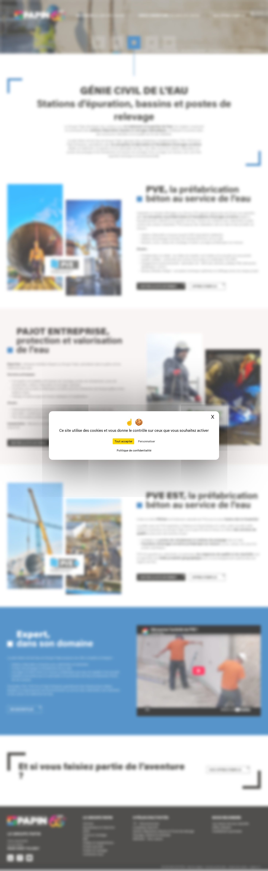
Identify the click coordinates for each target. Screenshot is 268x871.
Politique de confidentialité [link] (134, 450)
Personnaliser (146, 441)
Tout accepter (123, 441)
